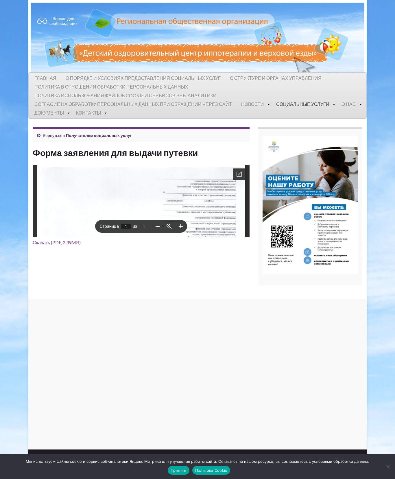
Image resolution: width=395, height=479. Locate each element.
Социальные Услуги (302, 104)
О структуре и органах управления (276, 78)
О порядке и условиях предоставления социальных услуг (143, 78)
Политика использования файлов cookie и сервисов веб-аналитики (125, 95)
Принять (179, 470)
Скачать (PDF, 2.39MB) (57, 242)
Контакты (88, 112)
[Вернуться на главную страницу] (197, 36)
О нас (349, 104)
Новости (252, 104)
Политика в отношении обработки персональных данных (111, 86)
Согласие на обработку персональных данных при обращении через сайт (133, 104)
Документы (49, 112)
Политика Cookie (211, 470)
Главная (45, 78)
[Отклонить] (388, 466)
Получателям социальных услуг (99, 135)
